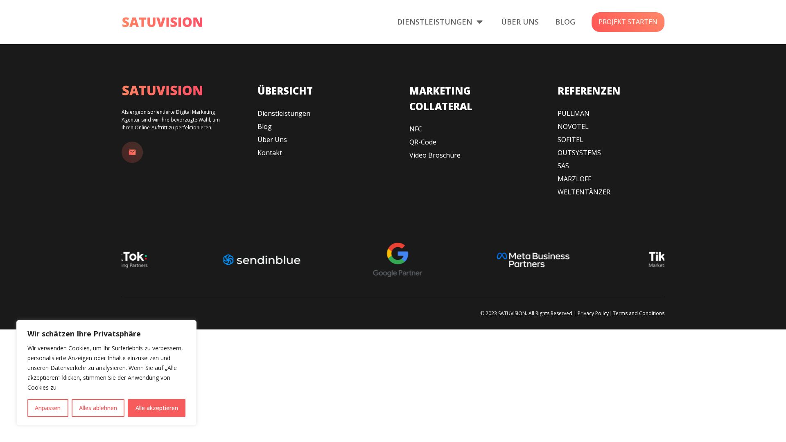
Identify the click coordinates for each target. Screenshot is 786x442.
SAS (563, 165)
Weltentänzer (584, 191)
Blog (565, 22)
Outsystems (579, 152)
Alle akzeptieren (157, 408)
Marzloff (574, 178)
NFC (415, 128)
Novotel (573, 126)
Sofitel (570, 139)
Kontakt (269, 152)
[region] (106, 373)
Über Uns (520, 22)
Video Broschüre (435, 155)
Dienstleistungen (434, 22)
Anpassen (48, 408)
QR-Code (422, 142)
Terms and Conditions (638, 313)
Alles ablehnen (98, 408)
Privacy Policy (593, 313)
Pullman (574, 113)
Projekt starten (628, 21)
